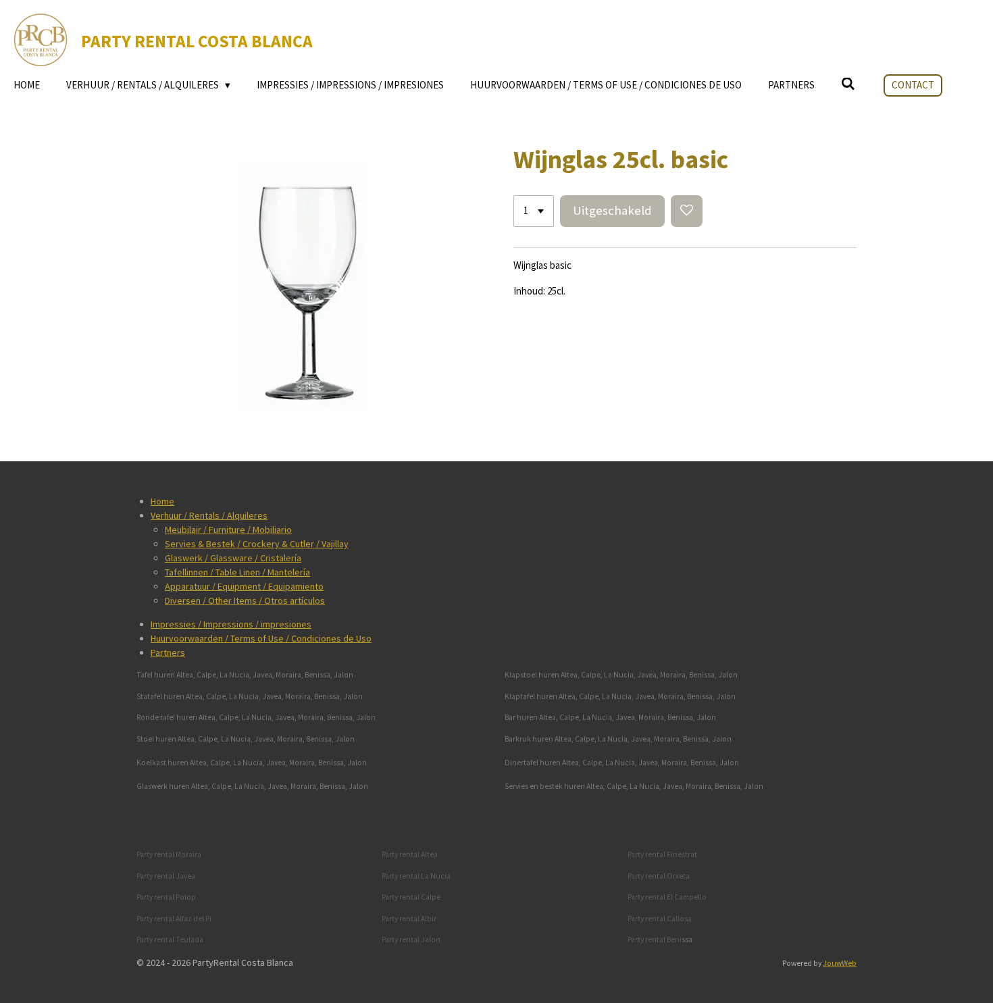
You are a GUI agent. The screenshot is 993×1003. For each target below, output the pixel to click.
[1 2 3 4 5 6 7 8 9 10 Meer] (533, 211)
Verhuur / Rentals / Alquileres (209, 515)
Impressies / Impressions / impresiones (231, 624)
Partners (168, 652)
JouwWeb (840, 963)
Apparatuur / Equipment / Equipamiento (244, 586)
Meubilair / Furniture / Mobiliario (228, 529)
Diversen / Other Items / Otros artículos (245, 600)
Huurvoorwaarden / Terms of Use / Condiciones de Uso (261, 638)
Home (162, 501)
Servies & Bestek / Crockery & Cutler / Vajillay (257, 544)
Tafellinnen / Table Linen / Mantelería (237, 572)
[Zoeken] (848, 84)
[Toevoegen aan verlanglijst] (687, 211)
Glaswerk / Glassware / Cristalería (233, 558)
